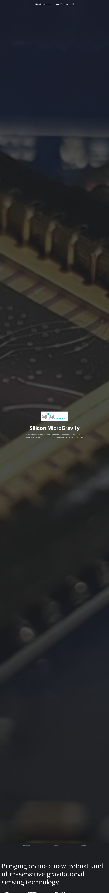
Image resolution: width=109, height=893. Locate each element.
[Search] (73, 4)
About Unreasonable (43, 4)
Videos (83, 846)
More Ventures (62, 4)
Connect (55, 846)
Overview (26, 846)
